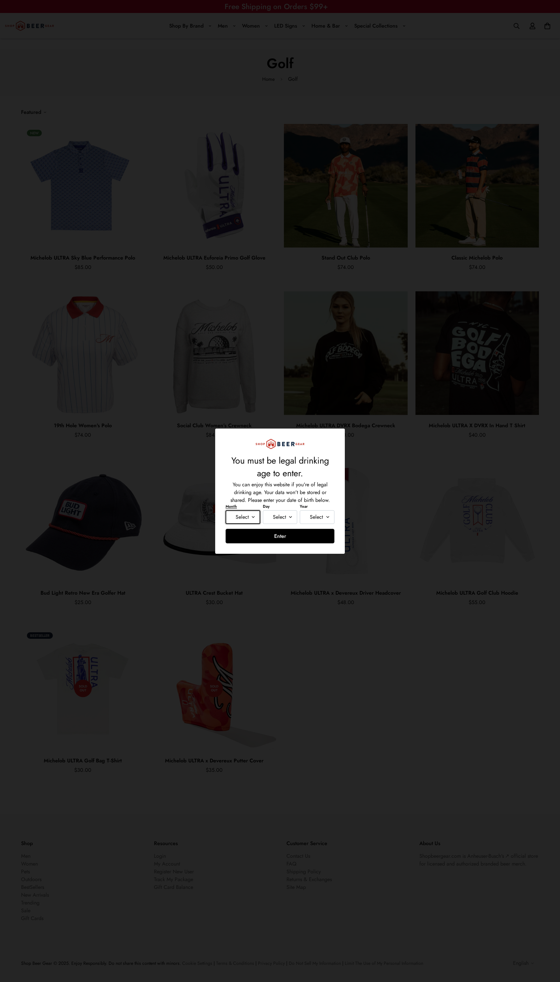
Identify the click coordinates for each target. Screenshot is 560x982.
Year (304, 506)
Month (231, 506)
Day (266, 506)
